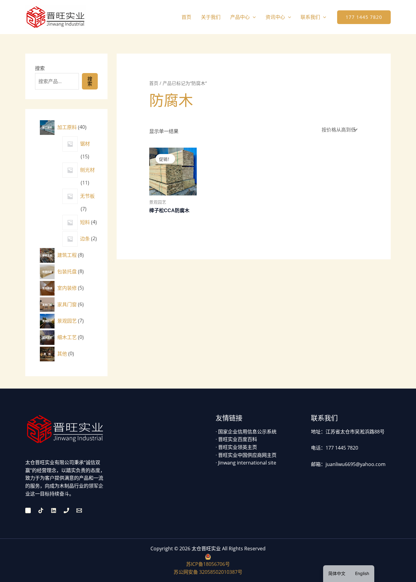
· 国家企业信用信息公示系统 (246, 431)
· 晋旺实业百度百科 (236, 439)
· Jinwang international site (246, 462)
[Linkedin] (53, 510)
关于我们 (210, 17)
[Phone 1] (66, 510)
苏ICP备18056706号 (208, 564)
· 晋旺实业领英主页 (236, 447)
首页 (186, 17)
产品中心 (240, 17)
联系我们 (310, 17)
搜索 (40, 68)
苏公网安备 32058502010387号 (208, 572)
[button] (253, 17)
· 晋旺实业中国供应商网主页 (246, 455)
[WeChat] (28, 510)
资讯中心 (275, 17)
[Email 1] (79, 510)
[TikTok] (41, 510)
